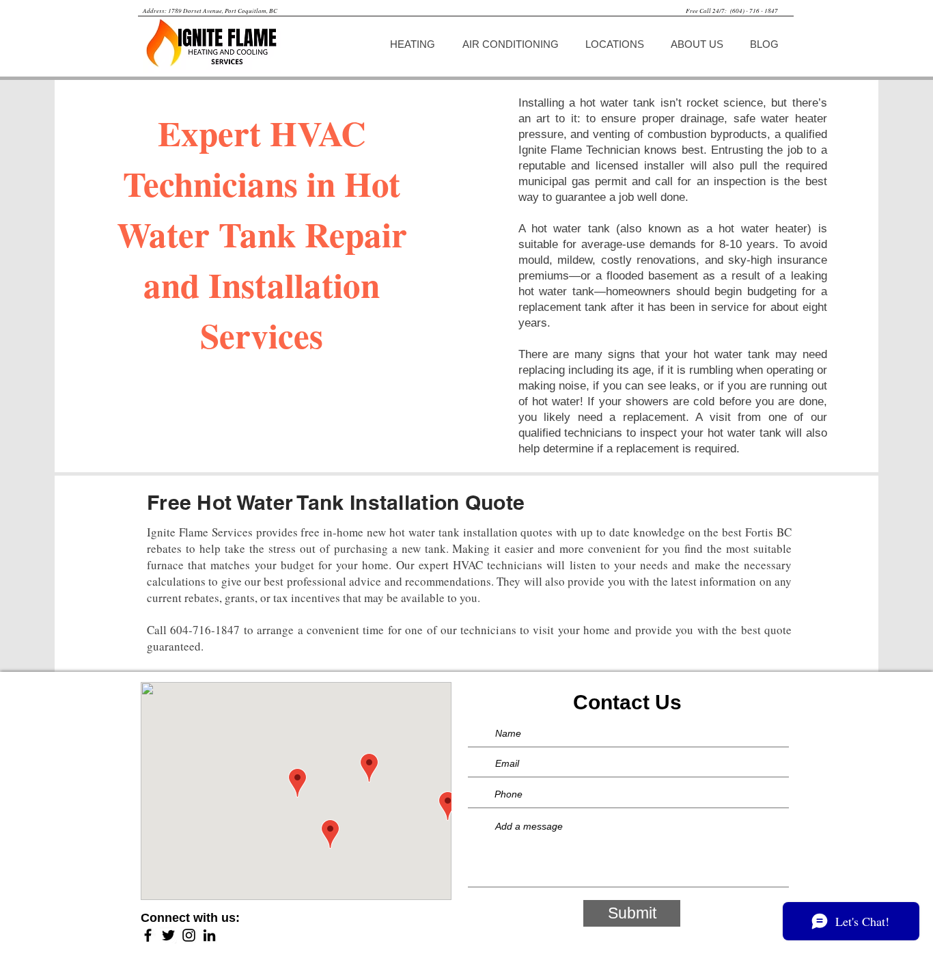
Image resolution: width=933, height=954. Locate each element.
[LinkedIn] (209, 935)
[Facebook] (147, 935)
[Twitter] (168, 935)
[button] (415, 44)
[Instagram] (188, 935)
